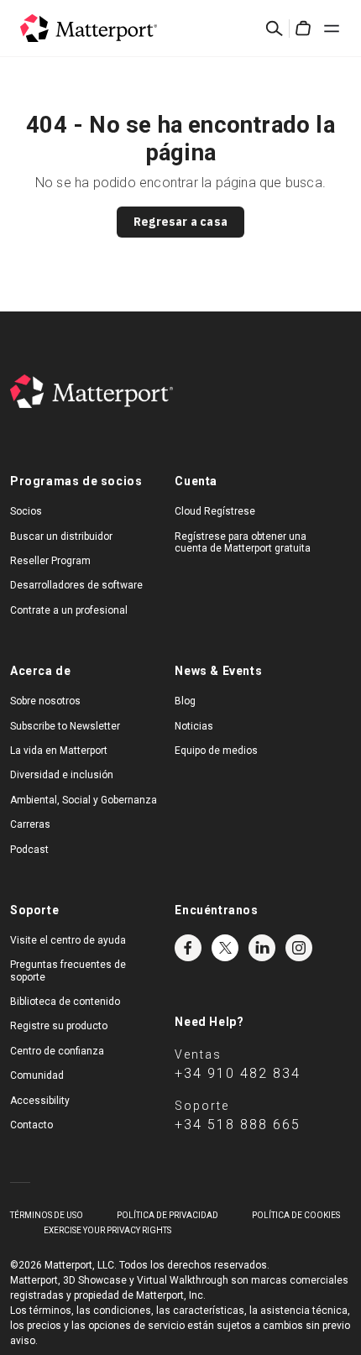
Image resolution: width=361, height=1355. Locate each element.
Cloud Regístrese (215, 511)
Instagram (298, 947)
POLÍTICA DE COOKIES (296, 1215)
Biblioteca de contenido (65, 1001)
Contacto (31, 1125)
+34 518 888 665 (238, 1125)
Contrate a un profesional (69, 610)
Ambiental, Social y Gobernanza (83, 800)
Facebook (188, 947)
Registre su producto (58, 1026)
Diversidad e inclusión (61, 775)
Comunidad (37, 1075)
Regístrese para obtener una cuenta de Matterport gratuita (243, 542)
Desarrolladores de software (76, 585)
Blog (185, 701)
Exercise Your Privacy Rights (107, 1230)
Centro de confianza (57, 1051)
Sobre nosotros (45, 701)
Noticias (194, 726)
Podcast (29, 849)
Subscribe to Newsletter (65, 726)
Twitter (225, 947)
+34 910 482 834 (238, 1073)
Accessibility (40, 1100)
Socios (26, 511)
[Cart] (303, 28)
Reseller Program (50, 561)
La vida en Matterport (58, 750)
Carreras (30, 824)
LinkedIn (262, 947)
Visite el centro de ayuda (68, 940)
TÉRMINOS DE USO (46, 1215)
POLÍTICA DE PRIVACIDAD (167, 1215)
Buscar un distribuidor (61, 536)
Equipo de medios (216, 750)
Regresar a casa (180, 221)
